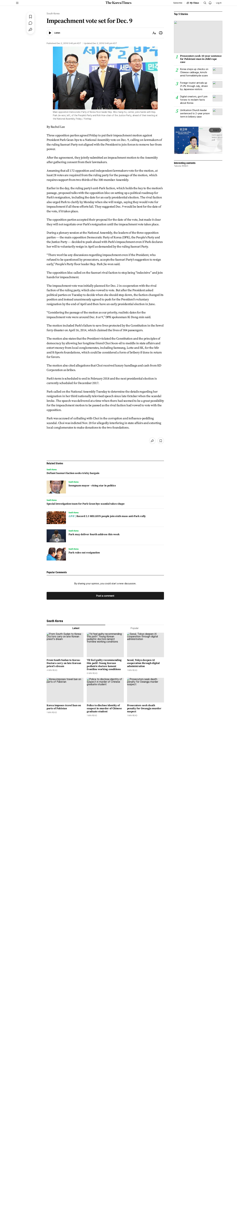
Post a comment (105, 595)
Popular (135, 628)
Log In (219, 3)
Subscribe (177, 3)
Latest (75, 628)
